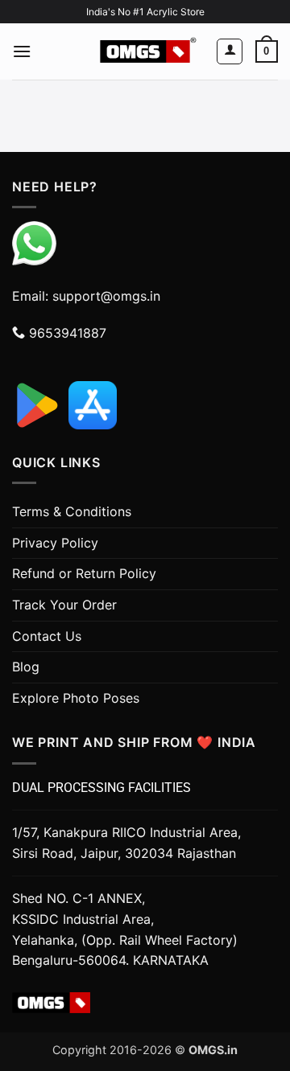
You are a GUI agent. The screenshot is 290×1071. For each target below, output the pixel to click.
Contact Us (46, 636)
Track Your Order (64, 605)
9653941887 (65, 333)
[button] (21, 51)
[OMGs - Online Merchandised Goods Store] (145, 52)
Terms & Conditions (71, 511)
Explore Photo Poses (75, 698)
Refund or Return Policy (84, 573)
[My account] (229, 51)
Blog (25, 667)
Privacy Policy (55, 543)
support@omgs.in (106, 296)
